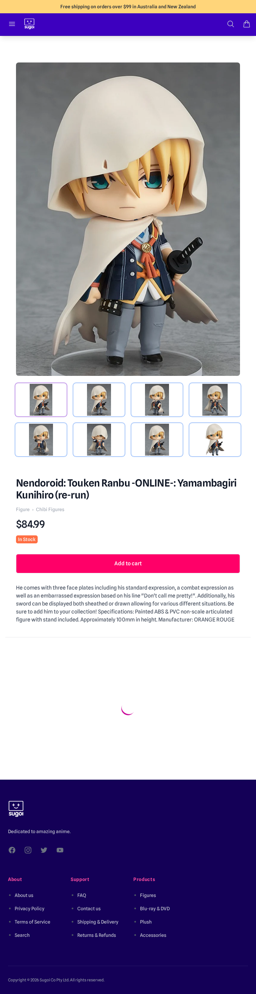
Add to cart (128, 563)
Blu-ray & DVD (155, 908)
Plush (146, 922)
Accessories (153, 935)
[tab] (41, 400)
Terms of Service (32, 922)
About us (24, 895)
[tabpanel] (128, 219)
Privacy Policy (29, 908)
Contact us (89, 908)
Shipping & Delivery (97, 922)
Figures (148, 895)
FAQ (81, 895)
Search (22, 935)
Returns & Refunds (96, 935)
